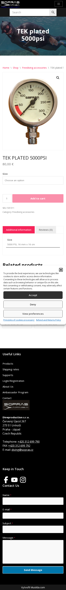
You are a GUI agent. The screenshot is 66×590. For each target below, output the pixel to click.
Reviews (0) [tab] (46, 229)
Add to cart (37, 198)
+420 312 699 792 (19, 446)
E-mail (7, 509)
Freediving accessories (34, 67)
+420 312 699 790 (29, 441)
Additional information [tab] (18, 229)
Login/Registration (13, 380)
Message (9, 537)
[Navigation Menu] (59, 4)
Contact (7, 398)
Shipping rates (11, 369)
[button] (61, 269)
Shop (15, 67)
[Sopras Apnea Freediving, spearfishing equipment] (10, 4)
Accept (33, 295)
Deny (33, 304)
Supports (8, 375)
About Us (8, 386)
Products (8, 363)
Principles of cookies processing (18, 319)
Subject (8, 523)
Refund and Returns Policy (48, 319)
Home (6, 67)
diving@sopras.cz (22, 450)
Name (7, 495)
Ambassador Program (15, 392)
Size (5, 173)
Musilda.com (38, 587)
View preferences (33, 313)
